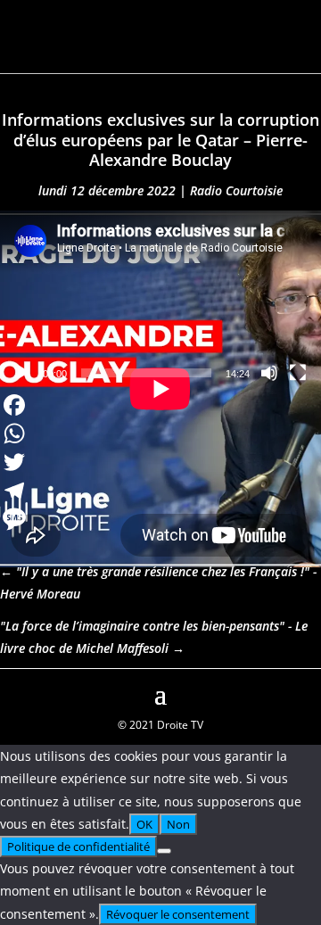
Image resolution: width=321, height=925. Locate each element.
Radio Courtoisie (236, 190)
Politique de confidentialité (78, 846)
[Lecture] (23, 373)
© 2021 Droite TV (160, 724)
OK (144, 824)
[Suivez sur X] (306, 692)
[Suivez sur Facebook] (14, 692)
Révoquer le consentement (178, 914)
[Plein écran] (298, 373)
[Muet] (269, 373)
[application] (160, 301)
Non (178, 824)
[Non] (164, 851)
